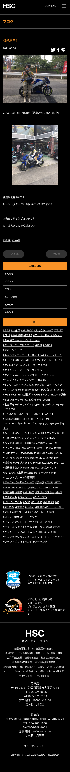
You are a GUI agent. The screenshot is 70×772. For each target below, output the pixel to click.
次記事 (56, 254)
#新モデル (9, 433)
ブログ (8, 289)
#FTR (41, 433)
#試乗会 (7, 463)
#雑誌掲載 (28, 458)
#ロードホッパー (54, 507)
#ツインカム (25, 527)
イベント (9, 281)
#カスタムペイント (46, 467)
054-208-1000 (38, 723)
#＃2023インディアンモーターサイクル (25, 365)
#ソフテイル (31, 487)
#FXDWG (20, 448)
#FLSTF (39, 507)
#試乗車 (17, 458)
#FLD (6, 438)
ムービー (9, 304)
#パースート (26, 414)
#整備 (18, 492)
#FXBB (52, 532)
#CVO (46, 394)
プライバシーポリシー (35, 746)
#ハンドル (9, 443)
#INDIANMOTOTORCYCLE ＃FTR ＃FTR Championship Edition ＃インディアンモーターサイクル (34, 423)
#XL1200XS (9, 472)
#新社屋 (26, 394)
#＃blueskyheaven (29, 390)
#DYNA (49, 482)
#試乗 (62, 394)
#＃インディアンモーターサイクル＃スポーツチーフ (32, 355)
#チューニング (28, 517)
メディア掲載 (11, 296)
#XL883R (30, 443)
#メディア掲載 (11, 517)
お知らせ (9, 273)
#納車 (58, 492)
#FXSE (6, 394)
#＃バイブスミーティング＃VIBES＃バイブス (28, 375)
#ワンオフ (9, 448)
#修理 (49, 527)
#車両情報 (9, 492)
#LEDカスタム (54, 453)
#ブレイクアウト (12, 502)
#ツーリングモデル (26, 433)
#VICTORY (27, 453)
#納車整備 (17, 335)
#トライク (9, 360)
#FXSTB (19, 507)
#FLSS (58, 360)
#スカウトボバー (12, 477)
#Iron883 (36, 502)
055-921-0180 (38, 696)
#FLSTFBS (17, 487)
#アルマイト (10, 497)
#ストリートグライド (53, 537)
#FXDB (37, 463)
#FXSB (26, 502)
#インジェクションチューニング (21, 537)
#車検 (20, 472)
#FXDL (58, 482)
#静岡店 (54, 458)
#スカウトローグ (43, 330)
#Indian (29, 507)
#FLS (5, 414)
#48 (57, 502)
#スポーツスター (45, 492)
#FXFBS (42, 380)
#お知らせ (42, 448)
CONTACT (51, 6)
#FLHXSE (37, 394)
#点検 (56, 527)
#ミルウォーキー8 (13, 399)
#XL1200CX (41, 458)
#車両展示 (42, 443)
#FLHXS (42, 532)
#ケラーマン (40, 497)
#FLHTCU (39, 453)
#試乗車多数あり (12, 467)
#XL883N (48, 502)
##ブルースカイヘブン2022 (18, 385)
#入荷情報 (55, 448)
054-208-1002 (38, 727)
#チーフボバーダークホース (18, 482)
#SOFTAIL (28, 467)
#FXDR (54, 394)
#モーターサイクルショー (47, 335)
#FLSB (6, 330)
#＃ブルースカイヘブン (48, 385)
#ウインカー (25, 497)
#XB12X (58, 330)
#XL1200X (8, 507)
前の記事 (14, 254)
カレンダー (10, 312)
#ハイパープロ (38, 438)
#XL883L (54, 487)
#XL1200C (27, 330)
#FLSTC (19, 443)
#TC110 (43, 487)
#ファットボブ (11, 542)
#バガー (13, 414)
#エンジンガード (54, 433)
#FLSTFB (16, 394)
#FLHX (6, 453)
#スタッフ (59, 390)
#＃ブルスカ (10, 390)
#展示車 (31, 448)
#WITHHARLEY (29, 532)
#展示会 (20, 360)
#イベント (26, 542)
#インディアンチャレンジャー (20, 380)
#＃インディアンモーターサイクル (22, 370)
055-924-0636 (38, 692)
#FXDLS (29, 512)
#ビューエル (10, 527)
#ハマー (15, 453)
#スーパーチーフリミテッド (18, 345)
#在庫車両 (29, 477)
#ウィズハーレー (44, 360)
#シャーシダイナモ (45, 472)
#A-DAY (53, 443)
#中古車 (15, 330)
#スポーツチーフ (12, 350)
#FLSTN (7, 458)
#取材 (38, 345)
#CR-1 (6, 335)
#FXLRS (28, 335)
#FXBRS (28, 472)
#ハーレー (40, 512)
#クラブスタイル (22, 463)
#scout (7, 512)
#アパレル (47, 390)
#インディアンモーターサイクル (21, 522)
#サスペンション (19, 438)
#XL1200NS (43, 399)
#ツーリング (40, 542)
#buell (16, 240)
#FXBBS (47, 345)
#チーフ (39, 482)
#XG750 (51, 438)
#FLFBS (29, 360)
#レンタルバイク (43, 414)
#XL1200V (47, 463)
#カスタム (39, 527)
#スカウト (18, 512)
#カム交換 (30, 399)
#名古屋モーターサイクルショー (21, 340)
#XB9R (7, 240)
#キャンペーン (11, 532)
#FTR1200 (46, 522)
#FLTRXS (59, 463)
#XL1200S (28, 492)
